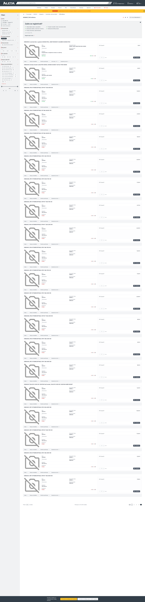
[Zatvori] (140, 22)
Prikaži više (4, 83)
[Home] (23, 14)
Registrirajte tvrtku (29, 35)
